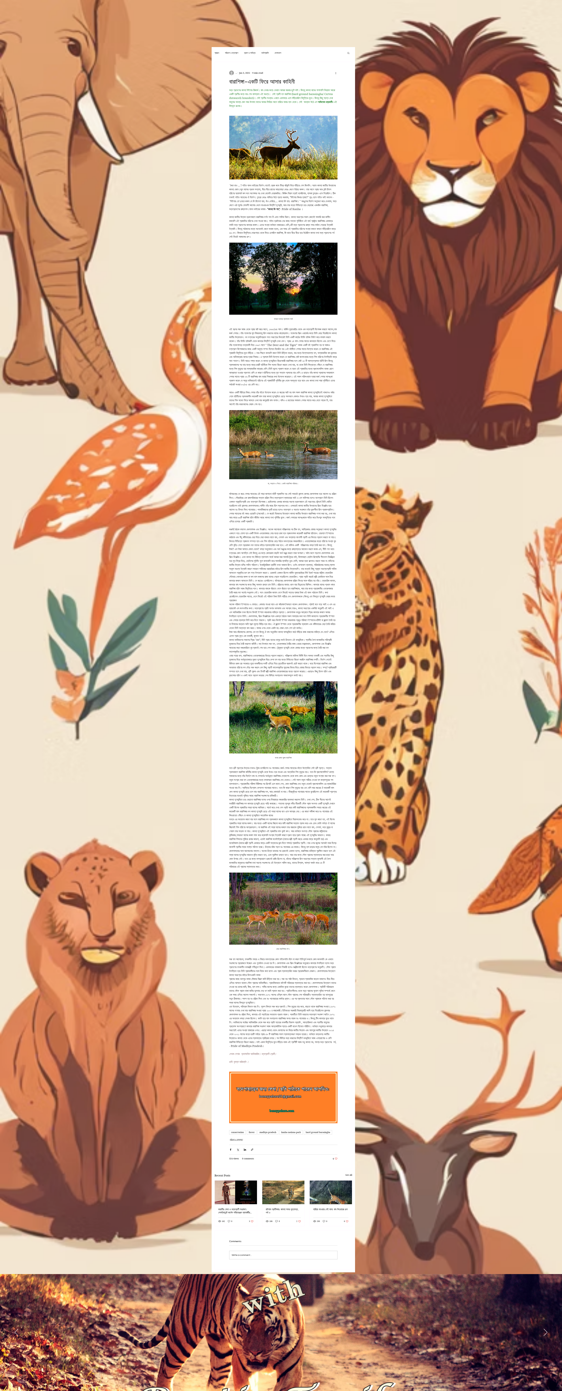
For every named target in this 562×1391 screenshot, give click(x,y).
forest (252, 1132)
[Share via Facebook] (230, 1149)
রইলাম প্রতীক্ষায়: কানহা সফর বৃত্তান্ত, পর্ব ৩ (282, 1211)
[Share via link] (252, 1149)
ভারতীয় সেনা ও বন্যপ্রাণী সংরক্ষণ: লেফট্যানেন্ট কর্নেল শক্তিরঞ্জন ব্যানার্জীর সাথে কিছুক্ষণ (234, 1211)
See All (348, 1175)
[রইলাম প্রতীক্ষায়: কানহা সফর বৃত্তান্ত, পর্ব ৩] (283, 1192)
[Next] (545, 1332)
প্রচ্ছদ (217, 53)
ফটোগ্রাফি (265, 53)
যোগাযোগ (278, 53)
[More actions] (335, 73)
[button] (348, 53)
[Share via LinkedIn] (245, 1149)
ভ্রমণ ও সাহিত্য (250, 53)
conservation (237, 1132)
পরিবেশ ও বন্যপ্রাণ (231, 53)
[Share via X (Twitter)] (237, 1149)
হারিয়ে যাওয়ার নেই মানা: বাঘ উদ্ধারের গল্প (330, 1209)
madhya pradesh (267, 1132)
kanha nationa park (291, 1132)
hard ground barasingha (318, 1132)
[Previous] (16, 1332)
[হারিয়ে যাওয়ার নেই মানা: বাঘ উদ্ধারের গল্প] (331, 1192)
